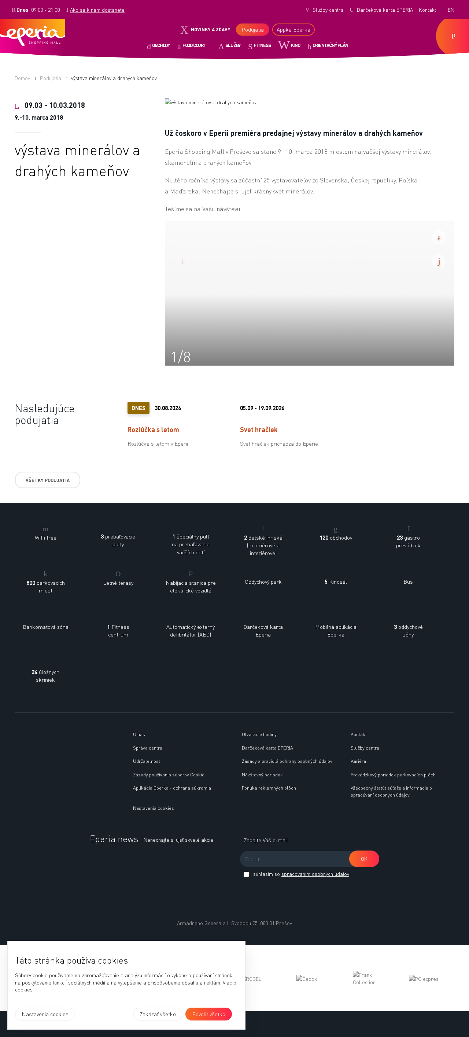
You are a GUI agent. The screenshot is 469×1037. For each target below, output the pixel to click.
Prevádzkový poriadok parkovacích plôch (393, 774)
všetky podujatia (48, 480)
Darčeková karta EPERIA (267, 747)
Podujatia (50, 78)
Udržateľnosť (146, 761)
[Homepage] (66, 731)
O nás (139, 734)
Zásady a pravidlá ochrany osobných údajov (287, 761)
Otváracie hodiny (259, 734)
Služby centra (365, 747)
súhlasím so (300, 873)
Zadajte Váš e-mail (266, 840)
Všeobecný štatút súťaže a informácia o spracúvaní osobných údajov (391, 791)
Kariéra (358, 761)
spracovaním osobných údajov (315, 873)
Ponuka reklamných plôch (269, 787)
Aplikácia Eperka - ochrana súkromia (172, 787)
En (451, 9)
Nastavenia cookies (153, 808)
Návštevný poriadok (262, 774)
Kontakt (359, 734)
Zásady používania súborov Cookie (168, 774)
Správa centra (147, 747)
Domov (22, 78)
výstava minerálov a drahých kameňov (114, 78)
